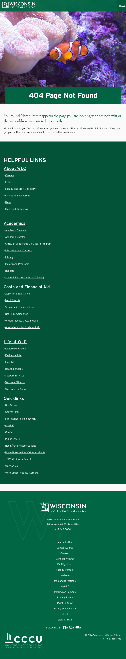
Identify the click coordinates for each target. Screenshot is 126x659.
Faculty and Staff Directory (20, 188)
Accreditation (65, 542)
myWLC (9, 425)
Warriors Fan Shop (15, 389)
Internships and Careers (18, 250)
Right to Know (65, 603)
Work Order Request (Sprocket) (22, 472)
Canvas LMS (12, 412)
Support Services (14, 375)
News (8, 202)
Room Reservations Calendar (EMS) (25, 452)
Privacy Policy (65, 597)
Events (8, 182)
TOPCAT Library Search (18, 459)
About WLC (15, 168)
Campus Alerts (65, 547)
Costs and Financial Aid (27, 286)
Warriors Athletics (15, 382)
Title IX (65, 614)
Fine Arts (10, 362)
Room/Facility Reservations (20, 445)
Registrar (10, 270)
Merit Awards (12, 300)
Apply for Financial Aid (18, 293)
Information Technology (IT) (20, 418)
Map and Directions (65, 581)
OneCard (10, 432)
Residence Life (13, 355)
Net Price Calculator (16, 313)
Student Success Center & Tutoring (24, 277)
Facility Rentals (64, 569)
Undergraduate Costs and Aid (21, 320)
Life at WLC (15, 341)
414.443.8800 (63, 529)
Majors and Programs (17, 264)
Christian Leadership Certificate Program (28, 243)
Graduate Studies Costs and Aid (22, 327)
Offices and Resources (17, 195)
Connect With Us (65, 558)
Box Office (11, 405)
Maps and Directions (16, 209)
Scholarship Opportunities (19, 307)
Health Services (14, 368)
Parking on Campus (65, 592)
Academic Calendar (16, 230)
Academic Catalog (15, 237)
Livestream (65, 575)
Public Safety (12, 439)
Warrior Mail (12, 466)
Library (9, 257)
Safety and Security (65, 608)
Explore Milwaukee (15, 348)
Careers (9, 175)
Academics (14, 223)
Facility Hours (65, 564)
